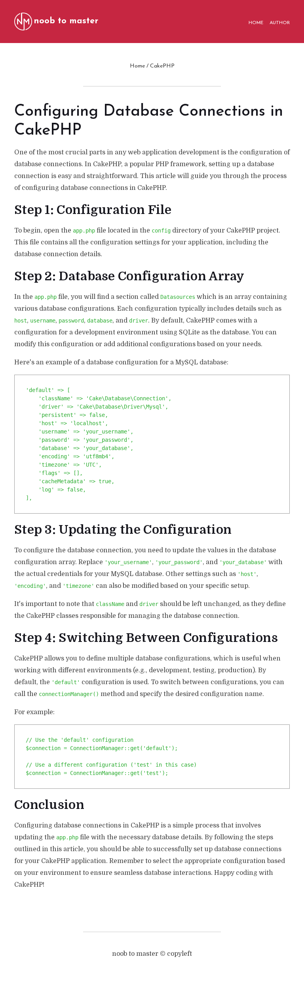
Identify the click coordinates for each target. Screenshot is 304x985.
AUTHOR (280, 23)
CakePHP (162, 66)
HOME (256, 23)
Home (137, 66)
